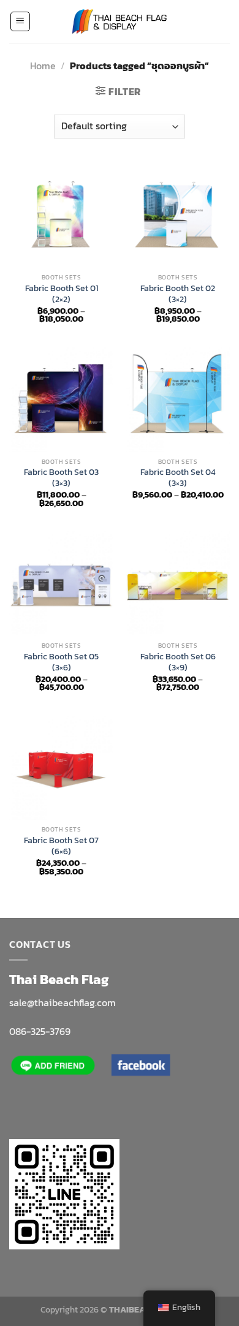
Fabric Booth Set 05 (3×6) (61, 662)
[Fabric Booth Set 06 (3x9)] (178, 583)
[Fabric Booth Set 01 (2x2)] (61, 215)
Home (43, 65)
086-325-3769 (39, 1031)
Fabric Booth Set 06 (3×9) (178, 662)
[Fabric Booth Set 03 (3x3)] (61, 399)
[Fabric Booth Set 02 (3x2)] (178, 215)
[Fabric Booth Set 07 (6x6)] (61, 768)
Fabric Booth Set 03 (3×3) (61, 477)
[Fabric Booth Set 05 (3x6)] (61, 583)
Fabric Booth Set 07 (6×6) (61, 846)
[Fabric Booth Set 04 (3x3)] (178, 399)
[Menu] (20, 21)
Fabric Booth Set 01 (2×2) (61, 294)
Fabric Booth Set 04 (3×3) (178, 477)
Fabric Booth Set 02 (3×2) (177, 294)
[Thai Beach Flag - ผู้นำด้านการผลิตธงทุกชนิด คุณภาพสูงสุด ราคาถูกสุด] (120, 21)
